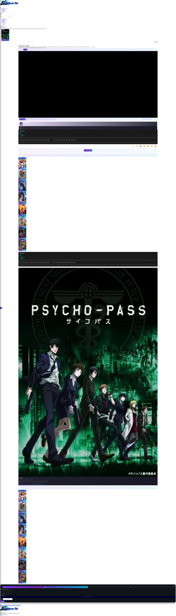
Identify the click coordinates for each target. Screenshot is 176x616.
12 (49, 140)
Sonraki (150, 119)
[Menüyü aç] (0, 14)
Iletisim (5, 611)
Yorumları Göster (88, 150)
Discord (3, 19)
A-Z (21, 135)
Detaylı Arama (4, 18)
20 (69, 140)
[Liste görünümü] (22, 133)
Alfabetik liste (2, 604)
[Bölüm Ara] (153, 265)
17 (62, 140)
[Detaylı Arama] (13, 6)
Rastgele (3, 10)
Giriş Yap (3, 24)
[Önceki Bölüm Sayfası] (154, 138)
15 (57, 140)
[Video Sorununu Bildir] (144, 119)
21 (72, 140)
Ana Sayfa (1, 611)
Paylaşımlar (4, 11)
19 (67, 140)
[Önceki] (154, 155)
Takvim (3, 9)
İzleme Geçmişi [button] (4, 20)
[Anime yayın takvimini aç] (1, 308)
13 (51, 140)
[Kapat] (8, 27)
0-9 (2, 605)
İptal (1, 614)
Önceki (147, 119)
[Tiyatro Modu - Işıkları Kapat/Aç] (143, 119)
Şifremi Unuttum (2, 595)
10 (44, 140)
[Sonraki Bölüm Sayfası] (156, 138)
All (0, 605)
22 (75, 140)
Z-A (24, 135)
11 (46, 140)
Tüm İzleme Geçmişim (3, 27)
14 (54, 140)
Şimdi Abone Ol (5, 614)
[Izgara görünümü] (20, 133)
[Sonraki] (156, 155)
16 (59, 140)
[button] (133, 146)
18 (64, 140)
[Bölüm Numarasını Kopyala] (156, 265)
